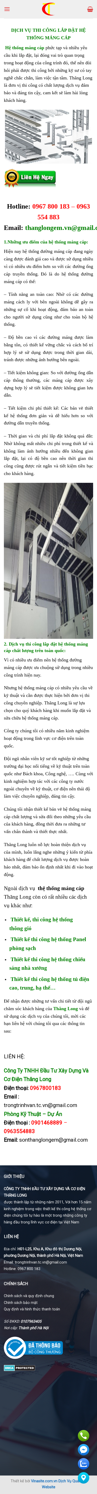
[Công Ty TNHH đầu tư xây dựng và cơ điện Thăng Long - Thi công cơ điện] (48, 9)
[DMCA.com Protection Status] (19, 1367)
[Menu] (7, 9)
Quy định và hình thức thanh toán (32, 1309)
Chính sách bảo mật (21, 1303)
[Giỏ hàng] (90, 9)
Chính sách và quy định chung (29, 1296)
